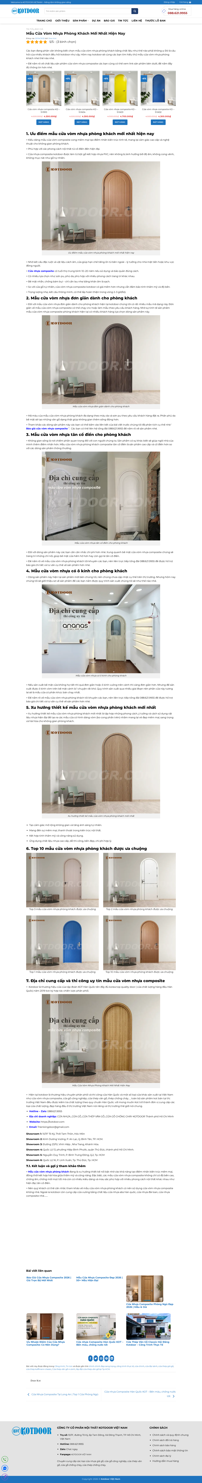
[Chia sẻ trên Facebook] (90, 1358)
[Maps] (4, 1478)
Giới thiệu (62, 20)
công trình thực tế (125, 1366)
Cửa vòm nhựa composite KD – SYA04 (82, 110)
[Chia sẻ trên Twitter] (95, 1358)
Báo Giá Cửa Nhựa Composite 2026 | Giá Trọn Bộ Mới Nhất (48, 1279)
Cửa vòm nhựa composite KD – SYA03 (120, 110)
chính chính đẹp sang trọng (102, 1366)
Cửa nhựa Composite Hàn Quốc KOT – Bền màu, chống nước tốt (99, 1343)
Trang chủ (44, 20)
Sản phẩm (80, 20)
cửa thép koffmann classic (38, 1369)
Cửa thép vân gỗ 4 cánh (63, 1369)
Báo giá (39, 29)
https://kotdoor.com (52, 1121)
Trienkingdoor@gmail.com (53, 1127)
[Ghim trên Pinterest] (106, 1358)
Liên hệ (137, 20)
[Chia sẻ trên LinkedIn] (111, 1358)
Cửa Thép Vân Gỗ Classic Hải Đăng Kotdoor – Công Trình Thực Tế (147, 1343)
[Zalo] (4, 1469)
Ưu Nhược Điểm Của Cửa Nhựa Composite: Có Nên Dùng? (45, 1343)
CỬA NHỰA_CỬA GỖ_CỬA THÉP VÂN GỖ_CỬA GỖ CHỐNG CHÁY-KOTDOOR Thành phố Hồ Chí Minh (115, 1116)
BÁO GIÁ (109, 20)
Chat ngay (72, 1449)
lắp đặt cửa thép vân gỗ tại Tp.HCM (93, 1369)
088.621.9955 (77, 1444)
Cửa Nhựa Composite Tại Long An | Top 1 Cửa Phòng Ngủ (64, 1394)
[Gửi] (134, 11)
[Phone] (4, 1460)
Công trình (60, 1366)
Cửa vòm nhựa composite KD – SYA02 (158, 110)
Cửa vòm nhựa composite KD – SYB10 (44, 110)
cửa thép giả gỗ (165, 1366)
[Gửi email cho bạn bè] (101, 1358)
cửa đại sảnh (151, 1366)
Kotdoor (33, 987)
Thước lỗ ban (155, 20)
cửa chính (139, 1366)
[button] (169, 2)
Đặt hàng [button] (44, 122)
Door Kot (52, 38)
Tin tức (123, 20)
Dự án (96, 20)
